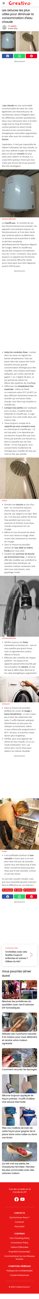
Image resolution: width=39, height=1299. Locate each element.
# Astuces (7, 890)
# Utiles (18, 890)
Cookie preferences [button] (19, 1275)
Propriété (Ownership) (19, 1251)
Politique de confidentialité (19, 1270)
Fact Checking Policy (19, 1238)
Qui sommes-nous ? (19, 1217)
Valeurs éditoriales (19, 1247)
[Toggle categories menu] (3, 3)
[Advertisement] (19, 82)
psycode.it (19, 1226)
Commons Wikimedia (9, 219)
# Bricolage (29, 890)
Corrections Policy (19, 1242)
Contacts (19, 1222)
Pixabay (4, 500)
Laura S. (13, 26)
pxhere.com (6, 704)
